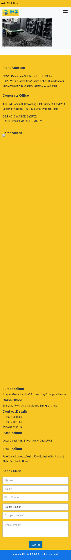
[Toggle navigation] (65, 12)
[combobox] (6, 497)
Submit (35, 544)
